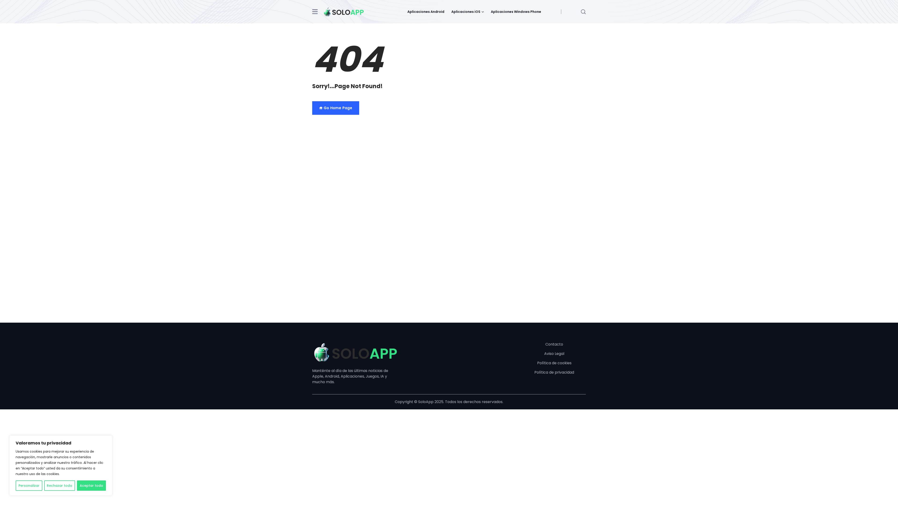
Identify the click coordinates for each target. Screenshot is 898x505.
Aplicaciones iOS (465, 11)
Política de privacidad (554, 372)
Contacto (554, 344)
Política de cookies (554, 363)
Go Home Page (337, 107)
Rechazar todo (59, 485)
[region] (60, 465)
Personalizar (29, 485)
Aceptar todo (91, 485)
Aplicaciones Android (425, 11)
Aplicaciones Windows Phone (516, 11)
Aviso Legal (554, 353)
